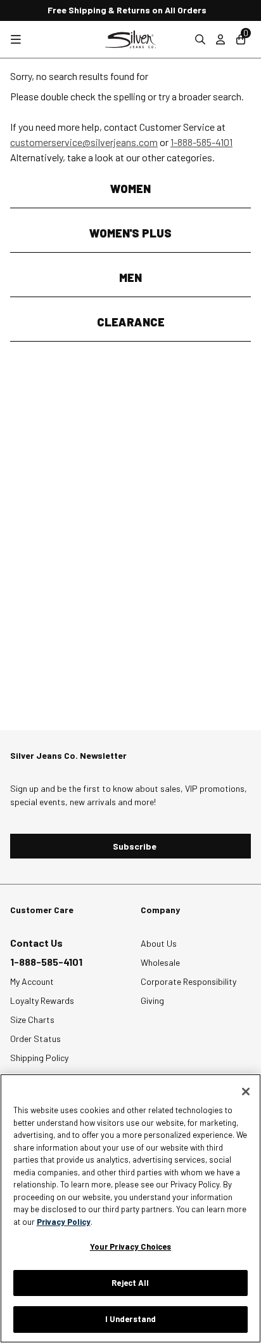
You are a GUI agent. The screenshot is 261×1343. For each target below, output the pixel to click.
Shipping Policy (39, 1057)
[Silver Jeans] (130, 39)
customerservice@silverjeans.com (84, 142)
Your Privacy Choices (131, 1246)
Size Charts (32, 1019)
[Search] (200, 39)
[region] (130, 1208)
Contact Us (36, 943)
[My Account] (220, 39)
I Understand (130, 1319)
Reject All (130, 1283)
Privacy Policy (64, 1222)
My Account (32, 981)
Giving (152, 1000)
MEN (130, 277)
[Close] (246, 1092)
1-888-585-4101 (201, 142)
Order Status (35, 1038)
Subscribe (134, 846)
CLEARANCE (131, 322)
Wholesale (160, 962)
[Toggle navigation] (16, 39)
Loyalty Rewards (42, 1000)
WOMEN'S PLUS (130, 233)
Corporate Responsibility (188, 981)
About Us (159, 943)
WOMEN (130, 189)
